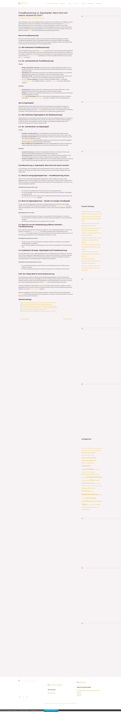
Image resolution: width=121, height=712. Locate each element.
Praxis (39, 109)
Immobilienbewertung (94, 477)
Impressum (98, 3)
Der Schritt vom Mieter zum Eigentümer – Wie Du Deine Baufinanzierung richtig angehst (92, 247)
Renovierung (85, 491)
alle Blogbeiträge (51, 693)
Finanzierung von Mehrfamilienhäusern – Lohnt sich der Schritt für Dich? (40, 307)
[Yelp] (23, 696)
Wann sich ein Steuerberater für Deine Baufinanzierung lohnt (37, 304)
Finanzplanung (85, 474)
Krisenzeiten (84, 485)
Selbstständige (90, 498)
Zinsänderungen (86, 509)
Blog (70, 3)
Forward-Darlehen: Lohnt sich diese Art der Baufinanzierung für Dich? (39, 306)
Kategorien (62, 3)
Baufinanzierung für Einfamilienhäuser (94, 450)
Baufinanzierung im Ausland (88, 455)
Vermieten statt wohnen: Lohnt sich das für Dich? (34, 309)
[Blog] (81, 682)
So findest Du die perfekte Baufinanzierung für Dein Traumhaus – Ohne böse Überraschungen (91, 261)
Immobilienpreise (85, 480)
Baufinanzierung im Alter (88, 452)
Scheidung (83, 498)
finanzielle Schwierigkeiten (29, 197)
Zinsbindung (94, 507)
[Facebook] (19, 696)
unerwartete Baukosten (91, 504)
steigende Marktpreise (96, 501)
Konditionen (54, 81)
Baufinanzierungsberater (89, 458)
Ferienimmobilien (88, 469)
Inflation (91, 480)
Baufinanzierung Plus (52, 3)
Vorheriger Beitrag (24, 319)
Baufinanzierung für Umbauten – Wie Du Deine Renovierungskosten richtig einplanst (92, 240)
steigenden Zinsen (61, 205)
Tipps (29, 30)
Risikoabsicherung (90, 494)
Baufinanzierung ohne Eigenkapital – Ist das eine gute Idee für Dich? (39, 311)
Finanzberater (97, 469)
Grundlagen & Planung (24, 18)
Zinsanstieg (88, 507)
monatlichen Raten (33, 55)
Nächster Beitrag (68, 319)
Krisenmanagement (97, 483)
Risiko (23, 96)
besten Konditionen (34, 289)
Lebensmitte (89, 485)
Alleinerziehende (84, 448)
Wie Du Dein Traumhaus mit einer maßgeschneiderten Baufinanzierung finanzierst (91, 254)
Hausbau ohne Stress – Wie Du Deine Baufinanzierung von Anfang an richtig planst (91, 219)
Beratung (20, 294)
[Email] (27, 696)
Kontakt (83, 3)
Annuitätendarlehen (27, 81)
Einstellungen (51, 710)
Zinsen (98, 507)
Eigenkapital (67, 23)
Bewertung (91, 463)
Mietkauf (84, 488)
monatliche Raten (91, 488)
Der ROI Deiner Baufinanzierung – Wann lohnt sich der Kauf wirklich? (39, 302)
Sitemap (79, 695)
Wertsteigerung (22, 233)
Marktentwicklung (99, 485)
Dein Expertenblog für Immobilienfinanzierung (88, 690)
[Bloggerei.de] (55, 684)
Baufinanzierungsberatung (89, 460)
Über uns (75, 3)
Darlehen (41, 50)
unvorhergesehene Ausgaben (35, 98)
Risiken (45, 282)
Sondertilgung (86, 501)
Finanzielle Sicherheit (27, 140)
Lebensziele (94, 485)
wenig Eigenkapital (35, 231)
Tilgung (22, 57)
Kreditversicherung (88, 483)
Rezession (91, 491)
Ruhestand (100, 494)
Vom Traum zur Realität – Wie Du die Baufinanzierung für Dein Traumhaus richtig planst (91, 268)
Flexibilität (24, 79)
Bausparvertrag (85, 463)
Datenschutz (90, 3)
